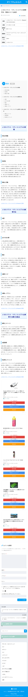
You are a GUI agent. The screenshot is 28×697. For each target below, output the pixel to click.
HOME (15, 689)
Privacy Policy (14, 693)
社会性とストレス (8, 117)
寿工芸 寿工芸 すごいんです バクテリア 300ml (12, 428)
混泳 (5, 102)
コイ (3, 652)
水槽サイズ (7, 104)
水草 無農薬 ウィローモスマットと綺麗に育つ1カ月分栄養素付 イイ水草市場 (13, 490)
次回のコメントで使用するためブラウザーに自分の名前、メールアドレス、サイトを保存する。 (14, 587)
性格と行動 (7, 93)
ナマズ (3, 663)
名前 (3, 570)
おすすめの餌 (7, 100)
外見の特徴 (7, 90)
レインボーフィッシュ (7, 677)
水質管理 (6, 115)
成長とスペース (8, 113)
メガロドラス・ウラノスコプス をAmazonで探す (12, 45)
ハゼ (3, 666)
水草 (3, 679)
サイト (3, 581)
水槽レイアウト (8, 106)
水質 (5, 99)
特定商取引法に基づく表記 (13, 691)
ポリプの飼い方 (5, 671)
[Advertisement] (14, 62)
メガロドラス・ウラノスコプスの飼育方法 (12, 96)
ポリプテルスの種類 (7, 668)
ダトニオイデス (5, 657)
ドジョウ (4, 660)
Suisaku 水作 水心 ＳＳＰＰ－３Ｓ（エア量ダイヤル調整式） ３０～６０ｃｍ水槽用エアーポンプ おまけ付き (14, 392)
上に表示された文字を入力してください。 (11, 593)
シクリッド (4, 655)
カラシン (4, 649)
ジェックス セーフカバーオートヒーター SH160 (13, 460)
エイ (3, 646)
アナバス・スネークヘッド (8, 644)
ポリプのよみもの (14, 2)
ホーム (5, 691)
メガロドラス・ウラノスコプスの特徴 (11, 87)
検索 (25, 631)
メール (4, 575)
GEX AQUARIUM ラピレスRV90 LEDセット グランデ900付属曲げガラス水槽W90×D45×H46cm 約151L (13, 521)
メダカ (3, 674)
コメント (4, 553)
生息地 (6, 91)
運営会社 (22, 691)
